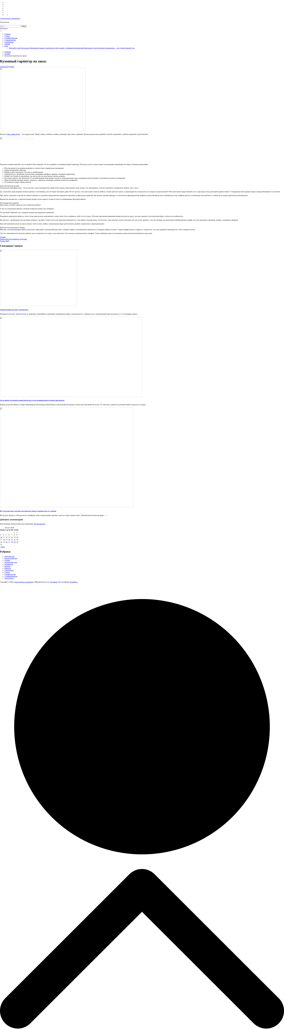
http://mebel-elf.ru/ (13, 134)
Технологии (9, 578)
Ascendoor (53, 582)
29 (15, 542)
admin (12, 67)
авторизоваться (39, 524)
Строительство (10, 40)
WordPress (73, 582)
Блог (6, 46)
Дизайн (7, 44)
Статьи (7, 36)
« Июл (2, 547)
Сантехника (9, 42)
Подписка (4, 28)
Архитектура (9, 556)
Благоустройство (10, 558)
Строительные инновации (10, 18)
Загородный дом (10, 562)
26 (6, 542)
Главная (7, 34)
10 (1, 537)
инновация (8, 564)
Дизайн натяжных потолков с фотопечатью (14, 309)
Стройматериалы (10, 38)
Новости (7, 568)
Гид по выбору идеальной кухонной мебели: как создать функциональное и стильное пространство (32, 400)
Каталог (7, 566)
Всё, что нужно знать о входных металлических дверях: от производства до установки (28, 511)
